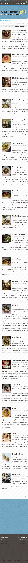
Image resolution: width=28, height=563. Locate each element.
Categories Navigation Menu (5, 20)
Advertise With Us (22, 551)
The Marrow (16, 384)
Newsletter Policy (19, 560)
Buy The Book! (22, 547)
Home (2, 3)
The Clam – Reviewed (19, 30)
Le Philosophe (16, 337)
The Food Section (4, 547)
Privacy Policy (10, 560)
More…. (2, 551)
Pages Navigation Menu (4, 0)
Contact (17, 3)
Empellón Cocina (17, 454)
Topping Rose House (19, 258)
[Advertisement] (14, 516)
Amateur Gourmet (4, 545)
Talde (14, 434)
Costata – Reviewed (18, 234)
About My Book (22, 543)
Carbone (15, 305)
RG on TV (23, 3)
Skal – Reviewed (17, 143)
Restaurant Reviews (10, 26)
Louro (14, 408)
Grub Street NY (4, 541)
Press (12, 3)
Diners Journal (4, 543)
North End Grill (17, 474)
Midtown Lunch (4, 549)
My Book (7, 3)
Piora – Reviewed (17, 191)
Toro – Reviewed (17, 167)
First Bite (24, 192)
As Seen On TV (22, 541)
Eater (2, 539)
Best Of (23, 80)
